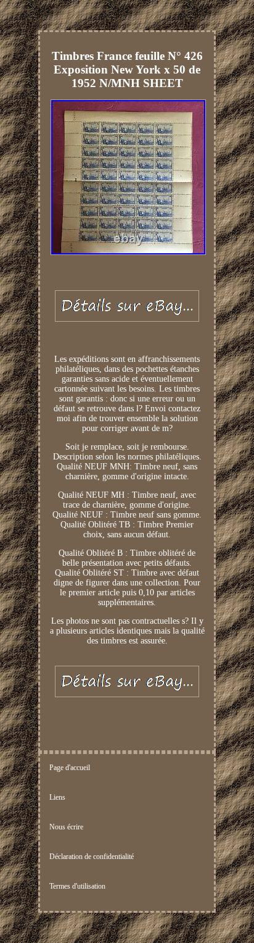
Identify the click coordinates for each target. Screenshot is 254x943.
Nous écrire (66, 827)
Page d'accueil (69, 767)
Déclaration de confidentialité (91, 856)
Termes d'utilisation (77, 886)
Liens (57, 797)
